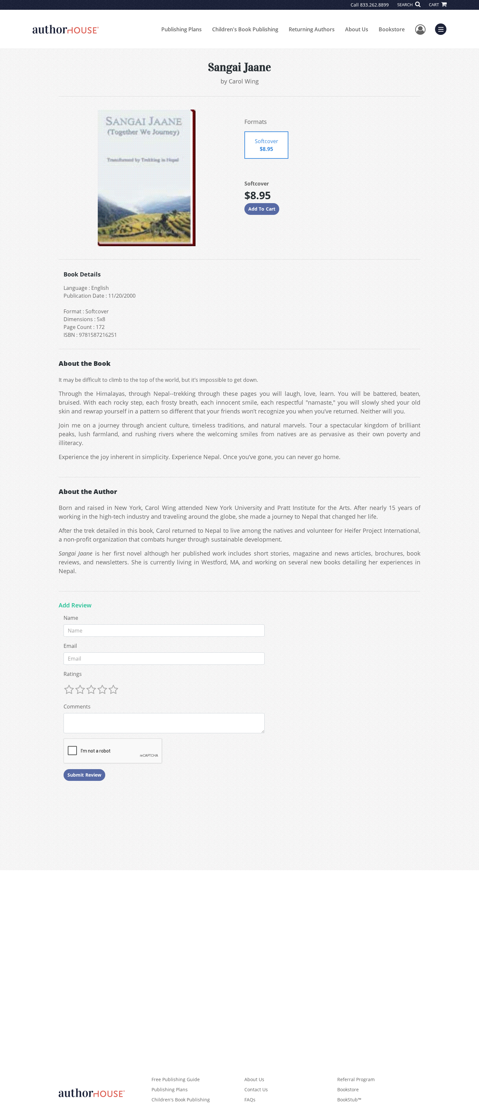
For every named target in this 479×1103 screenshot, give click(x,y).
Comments (77, 706)
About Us (356, 29)
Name (71, 617)
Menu (442, 28)
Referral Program (356, 1079)
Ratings (73, 674)
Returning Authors (312, 29)
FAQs (249, 1099)
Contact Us (256, 1089)
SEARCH (405, 4)
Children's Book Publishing (245, 29)
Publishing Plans (181, 29)
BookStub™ (349, 1099)
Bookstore (392, 29)
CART (434, 4)
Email (70, 645)
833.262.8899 (374, 5)
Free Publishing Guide (176, 1079)
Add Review (75, 605)
